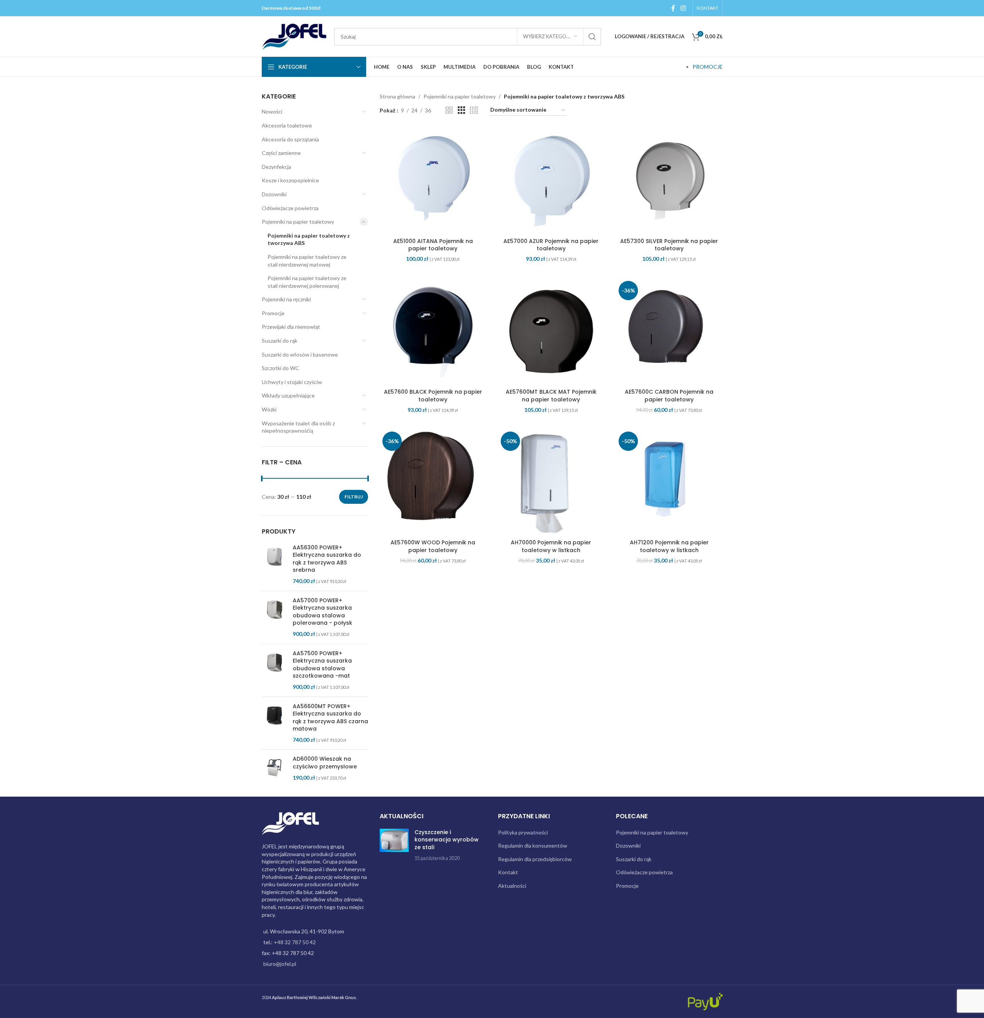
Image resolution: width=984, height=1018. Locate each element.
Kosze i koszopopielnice (290, 180)
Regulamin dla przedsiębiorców (535, 859)
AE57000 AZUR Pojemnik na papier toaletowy (551, 245)
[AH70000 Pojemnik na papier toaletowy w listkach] (551, 482)
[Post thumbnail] (394, 845)
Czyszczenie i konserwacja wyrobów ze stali (446, 839)
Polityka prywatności (523, 832)
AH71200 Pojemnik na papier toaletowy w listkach (669, 546)
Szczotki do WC (280, 368)
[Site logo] (294, 35)
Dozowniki (274, 194)
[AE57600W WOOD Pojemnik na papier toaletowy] (433, 482)
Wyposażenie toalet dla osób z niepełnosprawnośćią (298, 427)
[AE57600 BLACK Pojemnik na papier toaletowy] (433, 331)
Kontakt (508, 872)
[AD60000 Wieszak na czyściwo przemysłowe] (274, 768)
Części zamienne (281, 153)
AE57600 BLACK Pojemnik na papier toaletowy (433, 395)
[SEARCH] (592, 37)
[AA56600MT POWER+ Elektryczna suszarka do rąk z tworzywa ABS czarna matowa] (274, 723)
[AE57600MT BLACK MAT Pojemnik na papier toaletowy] (551, 331)
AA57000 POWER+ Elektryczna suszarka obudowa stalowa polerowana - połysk (322, 612)
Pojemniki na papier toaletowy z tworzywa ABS (309, 239)
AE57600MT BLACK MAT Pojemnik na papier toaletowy (551, 395)
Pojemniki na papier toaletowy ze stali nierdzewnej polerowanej (307, 282)
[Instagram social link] (683, 8)
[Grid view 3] (461, 110)
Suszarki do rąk (279, 340)
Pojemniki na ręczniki (286, 299)
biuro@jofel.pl (279, 963)
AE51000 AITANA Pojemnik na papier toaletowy (433, 245)
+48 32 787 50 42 (295, 942)
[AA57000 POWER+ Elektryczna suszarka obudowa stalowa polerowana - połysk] (274, 617)
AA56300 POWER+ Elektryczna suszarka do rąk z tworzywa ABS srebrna (327, 559)
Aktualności (512, 885)
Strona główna (397, 96)
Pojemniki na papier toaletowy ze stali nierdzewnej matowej (307, 260)
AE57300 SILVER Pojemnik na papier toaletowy (669, 245)
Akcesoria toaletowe (287, 125)
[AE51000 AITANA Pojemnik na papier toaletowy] (433, 180)
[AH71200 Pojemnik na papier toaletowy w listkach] (669, 482)
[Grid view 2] (449, 110)
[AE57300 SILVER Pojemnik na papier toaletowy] (669, 180)
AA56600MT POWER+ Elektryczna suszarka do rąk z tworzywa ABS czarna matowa (330, 718)
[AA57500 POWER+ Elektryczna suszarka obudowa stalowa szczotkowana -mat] (274, 670)
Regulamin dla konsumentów (532, 845)
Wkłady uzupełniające (288, 395)
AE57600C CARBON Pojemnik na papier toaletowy (669, 395)
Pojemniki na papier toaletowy (298, 221)
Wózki (269, 409)
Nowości (272, 111)
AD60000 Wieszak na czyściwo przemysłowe (325, 762)
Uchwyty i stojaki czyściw (292, 382)
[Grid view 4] (474, 110)
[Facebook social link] (673, 8)
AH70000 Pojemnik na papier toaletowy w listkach (551, 546)
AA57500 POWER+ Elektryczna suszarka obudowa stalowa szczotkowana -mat (322, 665)
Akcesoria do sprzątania (290, 139)
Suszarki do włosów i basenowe (300, 354)
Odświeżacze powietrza (290, 208)
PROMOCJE (707, 66)
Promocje (273, 313)
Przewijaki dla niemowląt (291, 326)
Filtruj (353, 497)
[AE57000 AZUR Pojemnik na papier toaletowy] (551, 180)
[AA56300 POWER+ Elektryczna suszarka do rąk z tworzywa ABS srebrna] (274, 564)
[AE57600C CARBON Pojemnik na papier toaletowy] (669, 331)
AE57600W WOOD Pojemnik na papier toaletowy (433, 546)
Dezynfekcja (276, 166)
